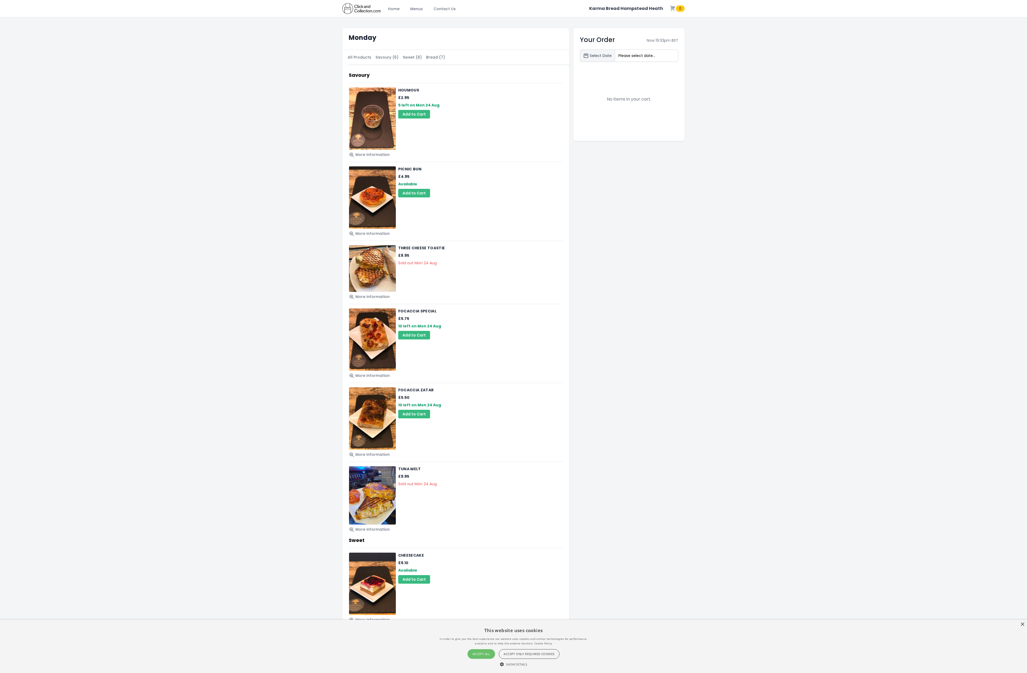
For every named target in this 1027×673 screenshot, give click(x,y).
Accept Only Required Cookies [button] (529, 654)
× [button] (1022, 624)
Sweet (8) (412, 57)
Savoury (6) (386, 57)
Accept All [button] (481, 654)
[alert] (513, 646)
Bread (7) (435, 57)
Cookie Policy (543, 643)
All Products (359, 57)
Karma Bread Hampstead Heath (626, 8)
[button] (513, 664)
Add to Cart (414, 114)
